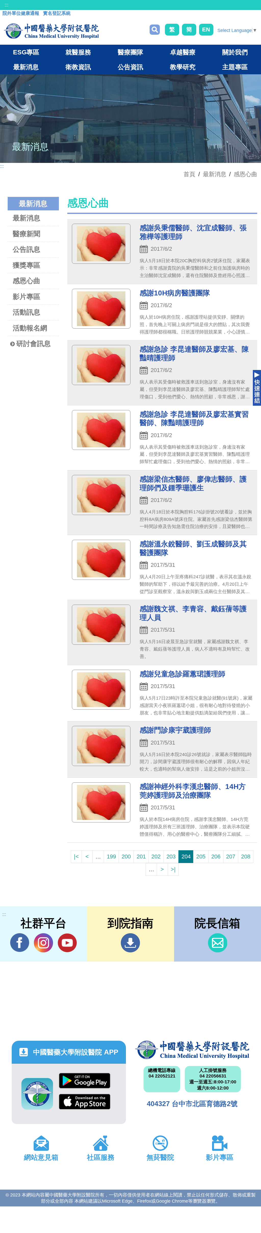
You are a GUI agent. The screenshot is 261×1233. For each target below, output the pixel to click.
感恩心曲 (245, 174)
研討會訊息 (33, 344)
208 (245, 856)
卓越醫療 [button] (182, 52)
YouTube (67, 942)
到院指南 (130, 942)
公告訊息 (26, 249)
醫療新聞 (26, 234)
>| (173, 869)
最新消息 (26, 218)
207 (230, 856)
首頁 (189, 174)
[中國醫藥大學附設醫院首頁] (51, 31)
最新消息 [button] (26, 66)
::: (6, 4)
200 (126, 856)
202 (156, 856)
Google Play (84, 1083)
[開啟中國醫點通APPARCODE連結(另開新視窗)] (37, 1094)
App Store (84, 1104)
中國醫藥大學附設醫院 (192, 1050)
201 (141, 856)
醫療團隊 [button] (130, 52)
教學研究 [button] (182, 66)
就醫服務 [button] (78, 52)
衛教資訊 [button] (78, 66)
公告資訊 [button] (130, 66)
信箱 (217, 942)
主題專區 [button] (235, 66)
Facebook (19, 942)
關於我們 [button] (235, 52)
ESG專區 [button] (26, 52)
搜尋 (155, 30)
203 (171, 856)
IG (43, 942)
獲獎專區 (26, 265)
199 (111, 856)
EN (206, 29)
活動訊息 (26, 312)
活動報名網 (30, 328)
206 (215, 856)
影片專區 (26, 297)
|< (76, 856)
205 (200, 856)
